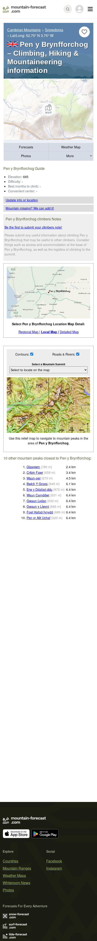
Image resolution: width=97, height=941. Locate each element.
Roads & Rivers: (64, 354)
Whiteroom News (16, 882)
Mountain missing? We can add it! (30, 208)
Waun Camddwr (38, 495)
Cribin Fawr (35, 472)
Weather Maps (14, 875)
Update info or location (22, 200)
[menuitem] (26, 147)
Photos (26, 156)
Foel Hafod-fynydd (40, 512)
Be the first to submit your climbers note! (33, 227)
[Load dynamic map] (48, 109)
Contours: (22, 354)
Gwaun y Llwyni (38, 506)
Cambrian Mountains (24, 30)
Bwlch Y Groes (37, 483)
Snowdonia (54, 30)
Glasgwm (33, 466)
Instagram (54, 868)
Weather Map (71, 147)
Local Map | (50, 332)
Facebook (54, 861)
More (70, 156)
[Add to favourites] (84, 31)
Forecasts (26, 147)
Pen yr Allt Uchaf (38, 517)
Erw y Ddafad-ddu (39, 489)
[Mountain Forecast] (24, 9)
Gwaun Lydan (36, 500)
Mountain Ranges (17, 868)
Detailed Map (69, 332)
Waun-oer (34, 478)
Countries (10, 861)
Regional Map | (29, 332)
